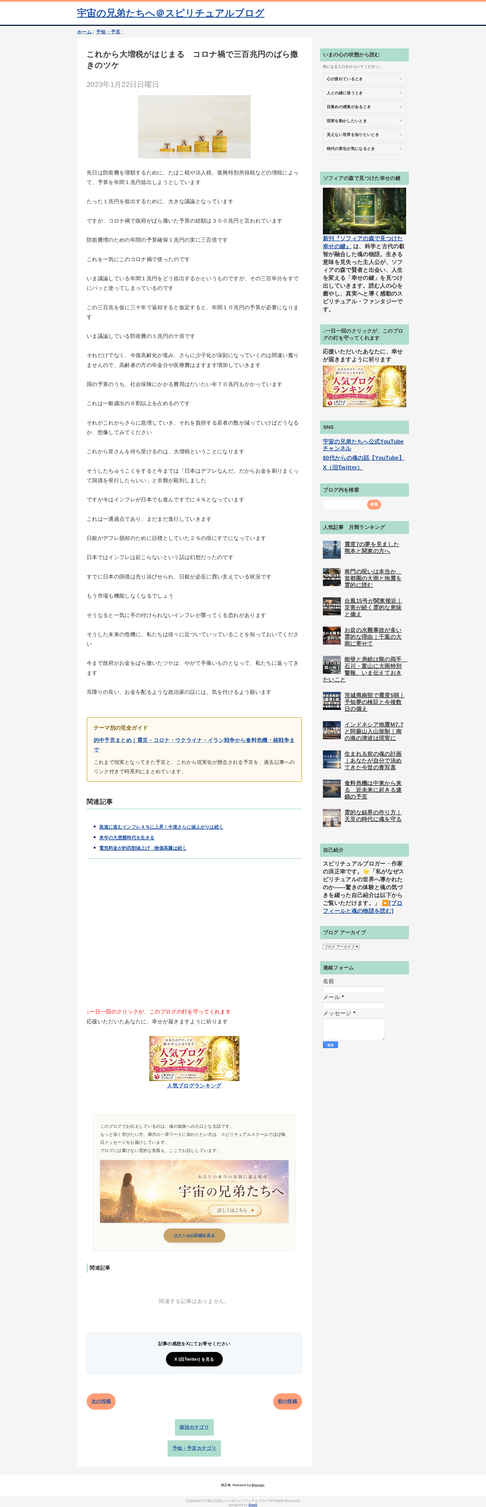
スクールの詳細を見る (194, 1235)
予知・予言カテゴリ (194, 1448)
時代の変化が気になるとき (351, 148)
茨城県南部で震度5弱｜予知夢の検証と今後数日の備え (375, 702)
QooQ (252, 1505)
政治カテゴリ (194, 1427)
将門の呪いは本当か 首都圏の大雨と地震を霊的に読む (373, 578)
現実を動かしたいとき (347, 120)
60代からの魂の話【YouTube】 (363, 458)
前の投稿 (287, 1401)
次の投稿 (101, 1401)
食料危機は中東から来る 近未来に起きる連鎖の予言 (373, 790)
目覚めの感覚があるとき (349, 106)
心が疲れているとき (345, 79)
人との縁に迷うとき (345, 93)
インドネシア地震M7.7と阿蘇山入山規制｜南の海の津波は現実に (374, 731)
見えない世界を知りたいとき (353, 134)
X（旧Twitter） (343, 467)
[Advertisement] (194, 942)
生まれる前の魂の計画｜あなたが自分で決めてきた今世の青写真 (373, 760)
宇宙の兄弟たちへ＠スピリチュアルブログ (170, 13)
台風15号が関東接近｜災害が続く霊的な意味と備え (373, 607)
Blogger (258, 1485)
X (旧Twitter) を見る (194, 1359)
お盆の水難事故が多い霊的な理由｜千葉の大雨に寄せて (373, 637)
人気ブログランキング (194, 1086)
